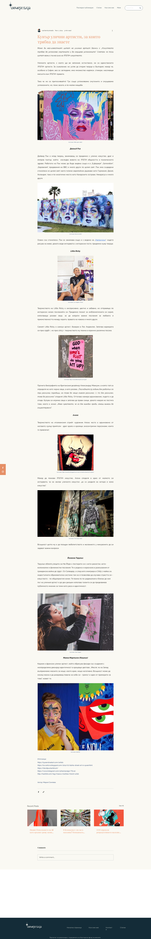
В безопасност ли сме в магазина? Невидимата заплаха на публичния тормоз (73, 831)
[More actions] (112, 30)
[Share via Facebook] (38, 792)
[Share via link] (43, 792)
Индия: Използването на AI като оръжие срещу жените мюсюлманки (42, 831)
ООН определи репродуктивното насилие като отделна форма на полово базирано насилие (107, 831)
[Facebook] (3, 467)
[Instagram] (3, 471)
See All (121, 806)
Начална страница (74, 928)
